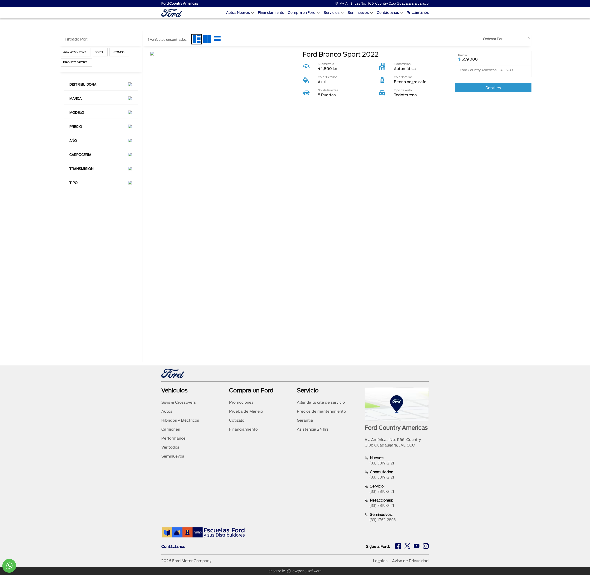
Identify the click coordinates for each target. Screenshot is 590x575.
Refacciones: (381, 503)
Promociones (241, 402)
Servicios (331, 13)
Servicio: (381, 489)
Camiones (170, 429)
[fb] (398, 546)
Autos (166, 411)
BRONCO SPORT (75, 62)
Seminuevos (358, 13)
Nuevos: (381, 460)
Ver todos (170, 447)
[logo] (171, 13)
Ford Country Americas (179, 3)
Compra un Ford (302, 13)
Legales (380, 561)
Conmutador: (381, 474)
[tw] (407, 546)
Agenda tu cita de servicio (321, 402)
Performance (173, 438)
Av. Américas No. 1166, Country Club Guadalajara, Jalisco (384, 3)
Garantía (305, 420)
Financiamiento (271, 13)
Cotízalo (236, 420)
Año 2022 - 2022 (74, 52)
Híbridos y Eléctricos (180, 420)
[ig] (426, 546)
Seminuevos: (382, 517)
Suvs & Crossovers (178, 402)
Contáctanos (388, 13)
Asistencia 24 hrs (313, 429)
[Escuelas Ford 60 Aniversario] (203, 532)
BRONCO (118, 52)
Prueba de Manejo (246, 411)
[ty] (416, 546)
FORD (99, 52)
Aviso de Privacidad (410, 561)
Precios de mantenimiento (321, 411)
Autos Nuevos (238, 13)
